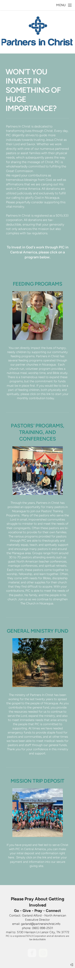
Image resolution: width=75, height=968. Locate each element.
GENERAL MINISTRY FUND (37, 631)
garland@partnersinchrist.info (40, 924)
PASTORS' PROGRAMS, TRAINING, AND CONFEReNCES (37, 432)
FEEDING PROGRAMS (37, 284)
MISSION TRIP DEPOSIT (37, 781)
